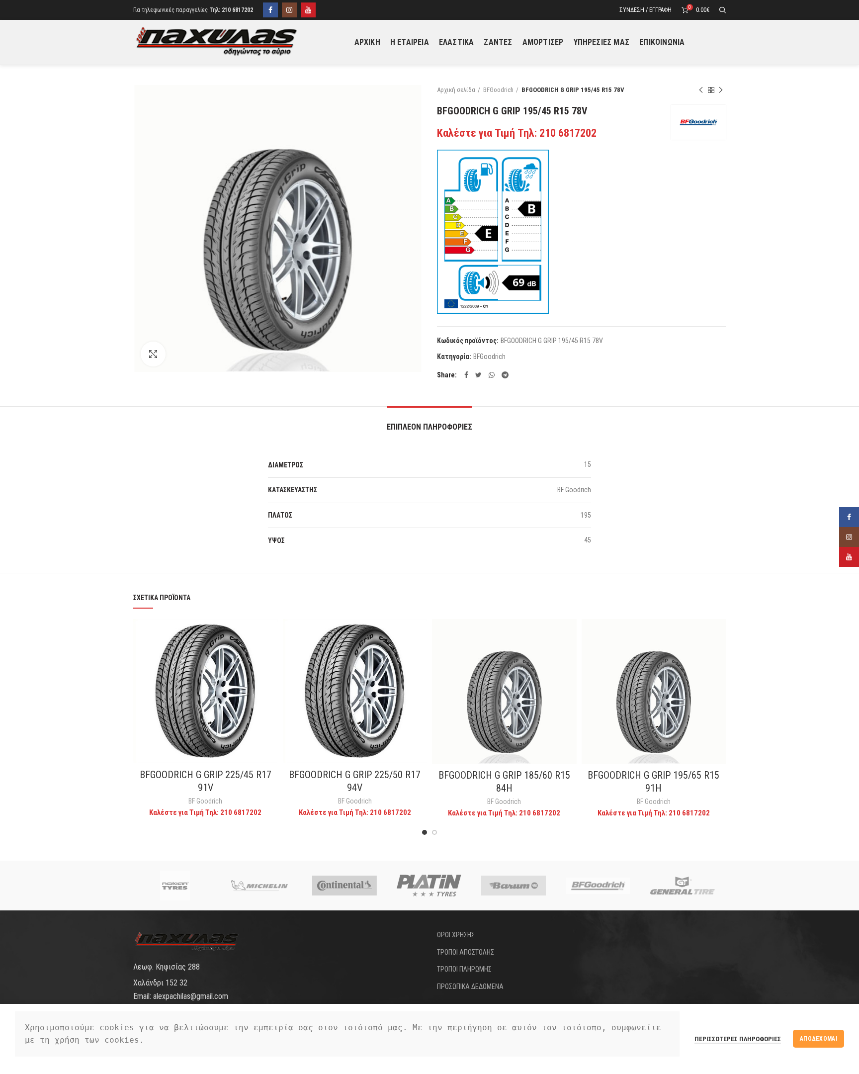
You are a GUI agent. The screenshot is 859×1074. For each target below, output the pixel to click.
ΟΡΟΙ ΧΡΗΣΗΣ (456, 935)
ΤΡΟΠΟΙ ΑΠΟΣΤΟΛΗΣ (465, 952)
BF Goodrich (205, 801)
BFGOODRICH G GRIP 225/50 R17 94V (355, 781)
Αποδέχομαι (818, 1038)
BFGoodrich (498, 89)
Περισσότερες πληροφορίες (737, 1039)
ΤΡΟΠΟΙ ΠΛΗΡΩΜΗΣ (464, 969)
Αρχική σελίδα (456, 89)
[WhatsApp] (491, 374)
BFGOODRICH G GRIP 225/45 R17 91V (205, 781)
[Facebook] (270, 9)
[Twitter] (478, 374)
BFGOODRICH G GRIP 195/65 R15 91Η (653, 781)
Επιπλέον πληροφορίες (429, 427)
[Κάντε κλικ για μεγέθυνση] (153, 354)
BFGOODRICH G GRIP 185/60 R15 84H (504, 781)
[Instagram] (289, 9)
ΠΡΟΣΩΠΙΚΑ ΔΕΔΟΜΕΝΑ (470, 986)
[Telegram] (505, 374)
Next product (721, 90)
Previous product (701, 90)
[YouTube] (308, 9)
